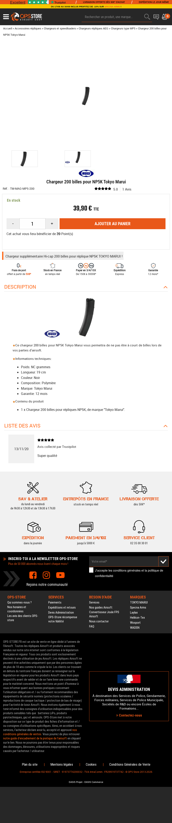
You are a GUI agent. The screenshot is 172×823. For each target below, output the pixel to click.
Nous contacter (99, 621)
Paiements (54, 602)
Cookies (91, 764)
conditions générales (127, 570)
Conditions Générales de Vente (129, 764)
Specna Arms (138, 607)
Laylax (134, 612)
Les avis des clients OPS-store (22, 618)
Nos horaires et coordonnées (16, 609)
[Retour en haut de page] (167, 489)
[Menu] (6, 16)
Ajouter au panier (112, 223)
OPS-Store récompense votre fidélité (62, 619)
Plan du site (30, 764)
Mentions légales (61, 764)
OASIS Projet (75, 782)
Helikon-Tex (137, 617)
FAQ (91, 626)
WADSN (134, 628)
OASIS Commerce (93, 782)
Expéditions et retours (62, 607)
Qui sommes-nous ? (19, 602)
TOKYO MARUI (139, 602)
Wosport (135, 622)
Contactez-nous (130, 715)
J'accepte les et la (129, 573)
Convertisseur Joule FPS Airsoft (104, 614)
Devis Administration (61, 612)
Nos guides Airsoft (100, 607)
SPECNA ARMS (112, 6)
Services (94, 602)
